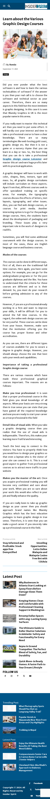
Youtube (39, 796)
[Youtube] (30, 676)
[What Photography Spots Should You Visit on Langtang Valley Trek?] (9, 708)
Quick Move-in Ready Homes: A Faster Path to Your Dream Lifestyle (32, 664)
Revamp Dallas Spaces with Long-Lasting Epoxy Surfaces (33, 618)
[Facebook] (5, 676)
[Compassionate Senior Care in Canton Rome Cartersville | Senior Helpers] (9, 756)
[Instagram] (11, 676)
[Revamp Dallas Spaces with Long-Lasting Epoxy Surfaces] (9, 618)
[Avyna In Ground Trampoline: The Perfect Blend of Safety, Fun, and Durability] (9, 649)
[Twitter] (24, 676)
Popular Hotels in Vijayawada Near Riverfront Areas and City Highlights (33, 720)
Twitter (38, 789)
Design (6, 74)
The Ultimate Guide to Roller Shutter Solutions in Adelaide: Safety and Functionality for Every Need (32, 634)
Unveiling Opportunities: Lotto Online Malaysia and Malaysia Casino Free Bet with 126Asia (38, 552)
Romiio (12, 64)
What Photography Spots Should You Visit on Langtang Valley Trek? (31, 709)
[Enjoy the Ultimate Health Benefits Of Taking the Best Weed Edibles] (9, 745)
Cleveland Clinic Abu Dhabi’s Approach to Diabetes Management (33, 768)
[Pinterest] (17, 676)
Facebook (38, 783)
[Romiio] (4, 64)
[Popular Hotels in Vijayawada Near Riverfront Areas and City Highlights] (9, 719)
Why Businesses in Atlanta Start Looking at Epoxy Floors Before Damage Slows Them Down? (32, 588)
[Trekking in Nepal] (9, 730)
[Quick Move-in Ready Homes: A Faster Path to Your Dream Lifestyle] (9, 664)
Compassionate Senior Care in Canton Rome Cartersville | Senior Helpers (33, 757)
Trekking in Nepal (27, 730)
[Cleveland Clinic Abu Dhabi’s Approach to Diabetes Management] (9, 767)
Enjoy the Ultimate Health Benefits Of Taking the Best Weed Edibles (33, 746)
